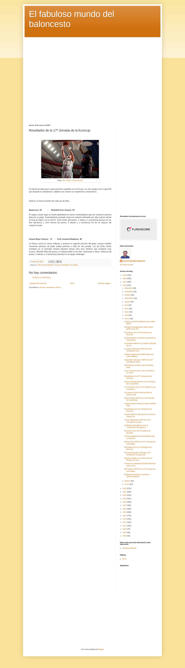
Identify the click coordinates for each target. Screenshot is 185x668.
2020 (125, 495)
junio (127, 309)
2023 (125, 285)
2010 (125, 529)
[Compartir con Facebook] (57, 261)
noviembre (129, 292)
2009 (125, 533)
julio (126, 305)
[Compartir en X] (55, 261)
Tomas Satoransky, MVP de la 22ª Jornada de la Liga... (137, 421)
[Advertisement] (92, 78)
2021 (125, 492)
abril (126, 315)
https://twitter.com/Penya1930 (72, 180)
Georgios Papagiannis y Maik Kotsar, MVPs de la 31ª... (138, 328)
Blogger (101, 649)
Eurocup (58, 265)
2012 (125, 522)
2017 (125, 505)
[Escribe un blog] (52, 261)
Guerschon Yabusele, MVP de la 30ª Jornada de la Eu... (138, 361)
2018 (125, 502)
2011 (125, 526)
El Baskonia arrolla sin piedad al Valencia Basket (137, 476)
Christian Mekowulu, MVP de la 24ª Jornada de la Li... (138, 350)
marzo (127, 319)
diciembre (129, 288)
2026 (125, 275)
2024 (125, 282)
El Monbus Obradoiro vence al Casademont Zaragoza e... (136, 426)
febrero (128, 481)
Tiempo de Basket (129, 548)
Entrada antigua (104, 283)
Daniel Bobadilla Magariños (134, 261)
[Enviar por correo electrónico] (49, 261)
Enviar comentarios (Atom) (50, 287)
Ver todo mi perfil (126, 265)
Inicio (72, 283)
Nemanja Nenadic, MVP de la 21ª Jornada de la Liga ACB (137, 454)
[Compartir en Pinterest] (60, 261)
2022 (125, 489)
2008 (125, 536)
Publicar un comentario (42, 277)
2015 (125, 512)
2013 (125, 519)
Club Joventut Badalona (45, 265)
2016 (125, 509)
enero (127, 484)
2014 (125, 516)
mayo (127, 312)
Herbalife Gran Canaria (70, 265)
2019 (125, 499)
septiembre (129, 298)
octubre (128, 295)
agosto (127, 302)
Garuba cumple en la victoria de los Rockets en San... (138, 459)
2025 (125, 278)
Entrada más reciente (38, 283)
